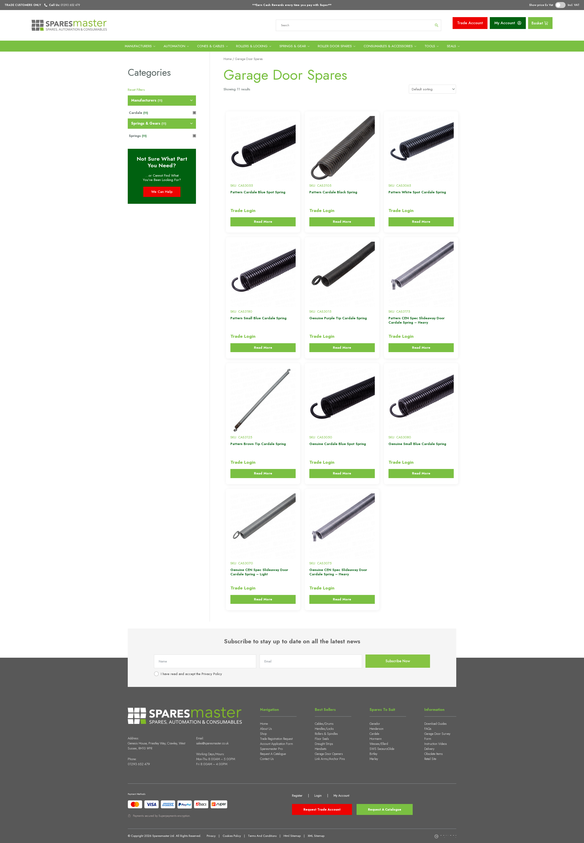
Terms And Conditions (262, 836)
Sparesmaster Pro (271, 748)
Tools (430, 46)
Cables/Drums (324, 723)
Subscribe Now (398, 661)
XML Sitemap (316, 836)
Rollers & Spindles (326, 733)
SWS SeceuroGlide (382, 748)
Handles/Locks (324, 728)
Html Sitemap (292, 836)
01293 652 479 (139, 764)
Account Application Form (276, 743)
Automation (174, 46)
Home (228, 59)
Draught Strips (324, 743)
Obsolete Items (433, 753)
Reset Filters (136, 89)
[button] (230, 117)
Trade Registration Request (276, 738)
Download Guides (435, 723)
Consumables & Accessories (388, 46)
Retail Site (430, 759)
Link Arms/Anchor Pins (330, 759)
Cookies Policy (232, 836)
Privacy (211, 836)
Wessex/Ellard (379, 743)
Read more (263, 221)
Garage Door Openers (329, 753)
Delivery (429, 748)
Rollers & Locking (252, 46)
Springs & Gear (292, 46)
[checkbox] (162, 100)
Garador (375, 723)
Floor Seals (322, 738)
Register (297, 795)
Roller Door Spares (335, 46)
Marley (374, 759)
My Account (341, 795)
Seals (451, 46)
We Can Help (161, 191)
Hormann (376, 738)
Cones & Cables (210, 46)
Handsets (320, 748)
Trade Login (243, 210)
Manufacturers (138, 46)
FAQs (427, 728)
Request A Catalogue (273, 753)
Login (318, 795)
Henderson (376, 728)
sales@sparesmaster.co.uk (212, 743)
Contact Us (267, 759)
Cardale (374, 733)
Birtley (373, 753)
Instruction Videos (435, 743)
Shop (263, 733)
